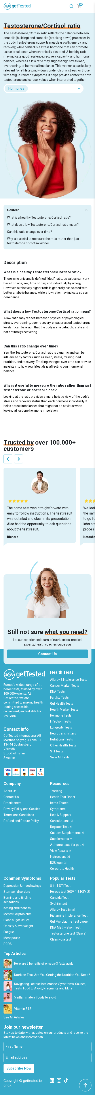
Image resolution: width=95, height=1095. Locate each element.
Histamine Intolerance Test (68, 915)
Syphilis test (58, 903)
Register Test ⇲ (61, 827)
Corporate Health (62, 868)
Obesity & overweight (18, 926)
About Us (10, 791)
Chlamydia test (60, 939)
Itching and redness (17, 908)
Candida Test (59, 897)
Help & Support (60, 815)
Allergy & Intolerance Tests (68, 679)
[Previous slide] (8, 459)
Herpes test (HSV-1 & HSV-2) (70, 891)
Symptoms (58, 809)
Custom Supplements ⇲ (67, 833)
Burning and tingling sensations (17, 900)
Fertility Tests (59, 697)
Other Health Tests (63, 745)
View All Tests (60, 757)
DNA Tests (57, 691)
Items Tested (59, 803)
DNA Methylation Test (65, 927)
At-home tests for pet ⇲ (67, 844)
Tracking (56, 791)
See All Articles (14, 1017)
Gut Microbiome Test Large (69, 921)
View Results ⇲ (60, 850)
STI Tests (56, 751)
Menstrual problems (18, 914)
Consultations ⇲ (61, 821)
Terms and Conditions (19, 815)
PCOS (8, 944)
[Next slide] (18, 459)
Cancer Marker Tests (64, 685)
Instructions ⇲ (60, 856)
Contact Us (47, 654)
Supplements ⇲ (61, 839)
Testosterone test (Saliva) (68, 933)
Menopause (12, 938)
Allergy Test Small (62, 909)
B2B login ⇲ (58, 862)
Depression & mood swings (22, 885)
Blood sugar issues (17, 920)
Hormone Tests (61, 715)
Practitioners (12, 803)
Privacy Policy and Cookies (22, 809)
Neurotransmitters (63, 733)
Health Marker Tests (64, 709)
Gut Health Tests (61, 703)
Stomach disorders (17, 891)
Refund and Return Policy (21, 821)
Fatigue (9, 932)
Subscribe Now (18, 1068)
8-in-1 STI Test (60, 885)
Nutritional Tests (61, 739)
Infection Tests (60, 721)
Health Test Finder (62, 797)
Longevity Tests (61, 727)
